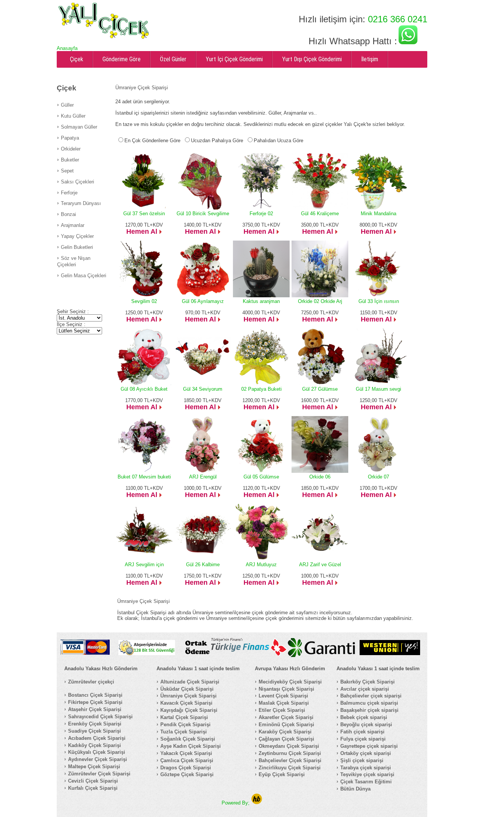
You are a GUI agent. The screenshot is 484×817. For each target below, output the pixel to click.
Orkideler (71, 149)
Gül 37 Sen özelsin (144, 213)
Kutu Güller (73, 116)
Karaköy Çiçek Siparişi (285, 732)
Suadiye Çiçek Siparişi (94, 731)
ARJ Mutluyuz (261, 564)
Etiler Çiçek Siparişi (282, 710)
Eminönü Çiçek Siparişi (286, 724)
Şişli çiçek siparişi (361, 760)
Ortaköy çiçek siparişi (365, 753)
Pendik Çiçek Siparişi (185, 724)
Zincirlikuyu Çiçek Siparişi (290, 767)
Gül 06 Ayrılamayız (203, 301)
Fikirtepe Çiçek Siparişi (95, 702)
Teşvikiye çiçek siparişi (367, 774)
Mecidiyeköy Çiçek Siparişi (290, 682)
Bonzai (68, 214)
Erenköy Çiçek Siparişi (94, 724)
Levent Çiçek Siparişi (283, 696)
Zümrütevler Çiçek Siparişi (99, 774)
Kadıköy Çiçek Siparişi (94, 745)
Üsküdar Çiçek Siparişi (187, 689)
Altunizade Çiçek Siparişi (189, 682)
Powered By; (236, 803)
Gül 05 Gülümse (261, 477)
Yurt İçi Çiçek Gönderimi (234, 59)
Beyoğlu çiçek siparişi (366, 724)
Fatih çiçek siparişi (362, 732)
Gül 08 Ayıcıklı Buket (144, 389)
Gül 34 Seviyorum (202, 389)
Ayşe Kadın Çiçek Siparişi (190, 746)
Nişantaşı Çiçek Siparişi (286, 689)
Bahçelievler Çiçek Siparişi (290, 760)
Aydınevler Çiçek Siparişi (97, 759)
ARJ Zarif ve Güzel (320, 564)
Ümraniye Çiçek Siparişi (188, 696)
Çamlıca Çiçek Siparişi (186, 760)
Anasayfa (67, 48)
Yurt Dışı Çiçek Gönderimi (312, 59)
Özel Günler (173, 59)
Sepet (67, 171)
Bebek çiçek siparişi (363, 717)
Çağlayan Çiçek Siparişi (286, 739)
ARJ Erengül (203, 477)
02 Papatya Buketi (261, 389)
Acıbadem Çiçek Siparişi (97, 738)
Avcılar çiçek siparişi (364, 689)
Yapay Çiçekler (77, 236)
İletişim (369, 59)
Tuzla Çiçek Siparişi (183, 732)
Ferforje (69, 193)
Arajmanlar (72, 225)
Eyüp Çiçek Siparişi (282, 774)
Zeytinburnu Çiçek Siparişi (290, 753)
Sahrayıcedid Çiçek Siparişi (100, 716)
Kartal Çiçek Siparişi (184, 717)
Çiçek (76, 59)
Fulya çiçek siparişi (363, 739)
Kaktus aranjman (261, 301)
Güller (67, 105)
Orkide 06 (319, 477)
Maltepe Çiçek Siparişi (94, 766)
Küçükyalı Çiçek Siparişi (96, 752)
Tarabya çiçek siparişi (365, 767)
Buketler (70, 160)
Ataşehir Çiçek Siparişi (94, 709)
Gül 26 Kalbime (203, 564)
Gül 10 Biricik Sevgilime (203, 213)
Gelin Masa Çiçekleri (83, 275)
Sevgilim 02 (144, 301)
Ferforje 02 (261, 213)
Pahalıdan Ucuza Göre (278, 140)
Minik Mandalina (378, 213)
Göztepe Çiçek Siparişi (187, 774)
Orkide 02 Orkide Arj (320, 301)
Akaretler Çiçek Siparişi (286, 717)
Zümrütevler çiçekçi (91, 682)
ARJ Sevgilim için (144, 564)
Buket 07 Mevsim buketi (144, 477)
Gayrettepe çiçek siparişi (369, 746)
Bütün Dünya (355, 789)
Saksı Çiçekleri (77, 182)
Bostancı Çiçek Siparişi (95, 695)
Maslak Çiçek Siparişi (284, 703)
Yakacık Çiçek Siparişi (186, 753)
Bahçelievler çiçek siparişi (371, 696)
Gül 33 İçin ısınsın (378, 301)
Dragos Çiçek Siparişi (185, 767)
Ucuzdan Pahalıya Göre (217, 140)
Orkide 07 (378, 477)
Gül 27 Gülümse (320, 389)
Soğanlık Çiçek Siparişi (187, 739)
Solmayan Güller (79, 127)
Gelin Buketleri (77, 247)
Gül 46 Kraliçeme (320, 213)
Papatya (70, 138)
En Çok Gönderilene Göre (152, 140)
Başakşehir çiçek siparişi (369, 710)
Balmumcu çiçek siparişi (369, 703)
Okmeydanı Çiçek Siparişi (289, 746)
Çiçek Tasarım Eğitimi (366, 781)
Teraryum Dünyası (81, 203)
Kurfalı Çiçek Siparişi (93, 788)
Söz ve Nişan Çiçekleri (73, 261)
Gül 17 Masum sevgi (378, 389)
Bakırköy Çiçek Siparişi (367, 682)
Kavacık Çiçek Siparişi (186, 703)
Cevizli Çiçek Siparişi (93, 781)
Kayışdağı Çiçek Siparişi (188, 710)
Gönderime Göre (121, 59)
